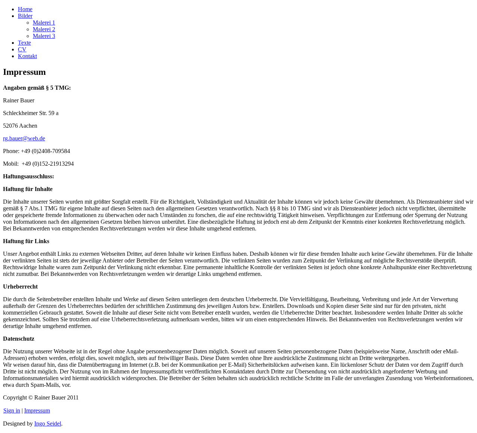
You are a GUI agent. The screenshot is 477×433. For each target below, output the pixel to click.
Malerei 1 (44, 22)
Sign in (11, 410)
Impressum (37, 410)
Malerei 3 (44, 36)
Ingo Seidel (47, 423)
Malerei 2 (44, 29)
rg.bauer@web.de (24, 138)
